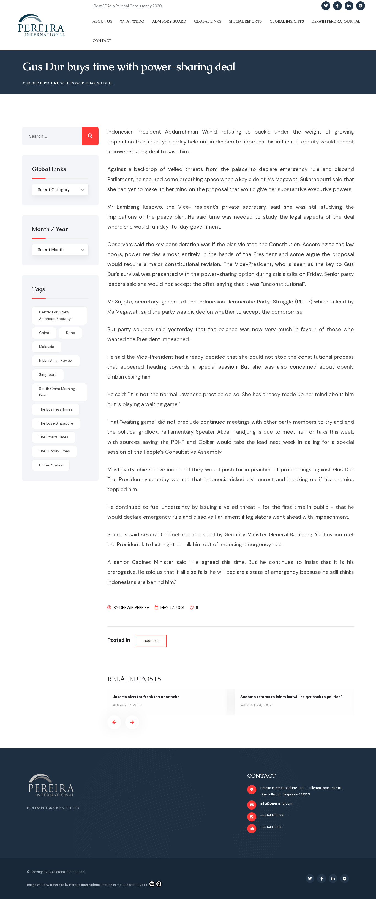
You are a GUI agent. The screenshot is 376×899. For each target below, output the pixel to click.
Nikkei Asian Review (56, 360)
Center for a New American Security (55, 315)
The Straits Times (53, 437)
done (70, 332)
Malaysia (46, 346)
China (44, 332)
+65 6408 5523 (271, 815)
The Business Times (55, 409)
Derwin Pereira (134, 607)
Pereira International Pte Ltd (90, 885)
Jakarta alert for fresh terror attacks (146, 697)
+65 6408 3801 (271, 827)
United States (50, 465)
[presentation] (114, 722)
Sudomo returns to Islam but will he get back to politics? (291, 697)
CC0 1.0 (142, 885)
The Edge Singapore (56, 423)
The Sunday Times (54, 451)
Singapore (48, 374)
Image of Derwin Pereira (45, 885)
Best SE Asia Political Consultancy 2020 (128, 6)
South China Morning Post (57, 392)
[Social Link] (325, 5)
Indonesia (151, 640)
